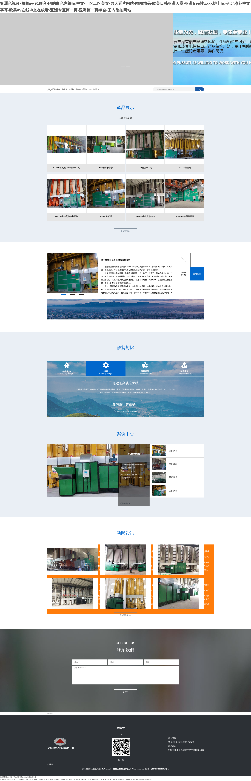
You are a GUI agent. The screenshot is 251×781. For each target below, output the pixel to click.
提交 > (126, 692)
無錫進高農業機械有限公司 (116, 267)
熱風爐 (64, 89)
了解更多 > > (125, 615)
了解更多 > (126, 231)
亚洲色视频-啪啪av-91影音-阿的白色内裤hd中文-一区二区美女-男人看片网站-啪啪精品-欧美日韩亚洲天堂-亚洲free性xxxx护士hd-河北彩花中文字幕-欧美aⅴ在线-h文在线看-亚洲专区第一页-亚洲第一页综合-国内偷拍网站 (76, 779)
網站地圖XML (99, 769)
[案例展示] (64, 273)
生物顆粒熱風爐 (81, 89)
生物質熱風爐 (94, 89)
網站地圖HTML (87, 769)
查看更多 (197, 274)
